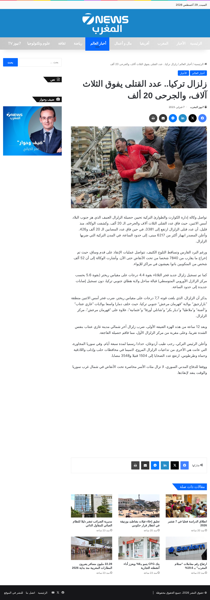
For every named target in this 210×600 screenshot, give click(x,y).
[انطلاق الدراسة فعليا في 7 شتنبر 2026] (186, 506)
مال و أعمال (123, 43)
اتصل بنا (30, 592)
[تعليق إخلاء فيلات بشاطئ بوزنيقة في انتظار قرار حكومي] (139, 506)
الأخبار (181, 43)
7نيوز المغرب (197, 107)
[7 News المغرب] (105, 23)
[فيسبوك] (202, 118)
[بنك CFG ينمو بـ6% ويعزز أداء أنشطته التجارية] (139, 548)
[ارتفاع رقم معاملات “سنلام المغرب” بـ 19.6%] (186, 548)
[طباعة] (153, 118)
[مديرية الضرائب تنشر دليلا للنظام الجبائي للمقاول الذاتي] (91, 506)
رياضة (78, 43)
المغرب (163, 43)
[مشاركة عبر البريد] (163, 118)
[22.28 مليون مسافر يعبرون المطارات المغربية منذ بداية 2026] (91, 548)
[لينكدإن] (183, 118)
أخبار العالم (98, 43)
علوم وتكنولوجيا (38, 43)
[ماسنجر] (173, 118)
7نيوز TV (14, 43)
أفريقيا (144, 43)
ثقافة (62, 43)
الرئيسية (196, 43)
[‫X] (192, 118)
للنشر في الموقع (13, 592)
